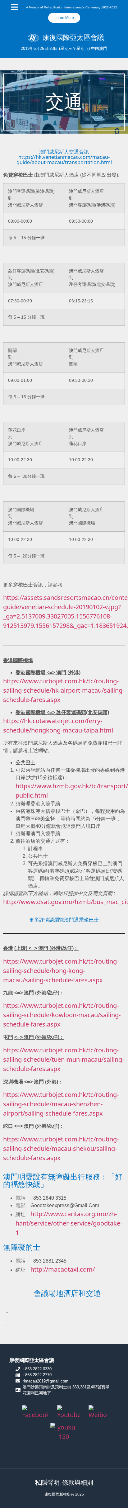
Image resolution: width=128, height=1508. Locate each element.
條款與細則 (77, 1482)
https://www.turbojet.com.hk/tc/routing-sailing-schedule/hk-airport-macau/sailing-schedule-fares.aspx (63, 690)
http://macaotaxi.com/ (62, 1269)
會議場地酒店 (7, 1312)
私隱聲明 (47, 1482)
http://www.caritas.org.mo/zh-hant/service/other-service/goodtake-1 (69, 1223)
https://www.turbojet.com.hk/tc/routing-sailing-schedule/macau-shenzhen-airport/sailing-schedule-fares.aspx (61, 1103)
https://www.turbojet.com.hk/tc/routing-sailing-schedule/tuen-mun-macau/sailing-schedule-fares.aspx (63, 1059)
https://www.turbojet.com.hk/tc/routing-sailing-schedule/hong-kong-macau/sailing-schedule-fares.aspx (61, 970)
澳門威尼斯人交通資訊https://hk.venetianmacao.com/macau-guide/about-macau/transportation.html (64, 157)
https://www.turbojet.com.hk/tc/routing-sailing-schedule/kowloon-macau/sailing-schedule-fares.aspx (62, 1014)
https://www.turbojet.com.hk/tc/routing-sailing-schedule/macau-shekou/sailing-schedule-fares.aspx (61, 1148)
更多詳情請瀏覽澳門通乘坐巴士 (64, 919)
